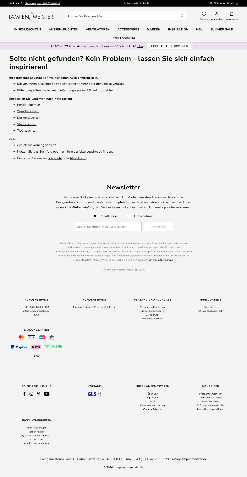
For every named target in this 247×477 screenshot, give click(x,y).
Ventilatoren (98, 29)
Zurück (22, 145)
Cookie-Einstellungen (210, 397)
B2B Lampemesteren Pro (210, 405)
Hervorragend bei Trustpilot (42, 3)
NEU (199, 29)
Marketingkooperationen (210, 409)
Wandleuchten (28, 111)
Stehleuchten (26, 124)
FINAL (169, 46)
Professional (124, 38)
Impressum (152, 397)
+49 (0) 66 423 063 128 (36, 306)
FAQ (36, 314)
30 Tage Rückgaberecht (210, 310)
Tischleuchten (27, 130)
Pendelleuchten (28, 104)
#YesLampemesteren (210, 393)
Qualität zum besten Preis (36, 435)
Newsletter (210, 306)
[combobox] (126, 15)
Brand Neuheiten (210, 401)
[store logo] (31, 15)
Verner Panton (36, 431)
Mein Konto (78, 158)
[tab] (36, 309)
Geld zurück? (152, 314)
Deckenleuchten (29, 117)
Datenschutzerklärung (160, 259)
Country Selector (152, 409)
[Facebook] (25, 394)
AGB (152, 401)
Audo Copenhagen (36, 427)
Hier (140, 46)
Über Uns (152, 393)
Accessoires (36, 439)
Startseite (55, 158)
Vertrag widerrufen (152, 318)
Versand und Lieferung (152, 306)
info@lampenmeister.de (36, 310)
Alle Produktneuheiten (36, 443)
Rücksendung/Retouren (152, 310)
